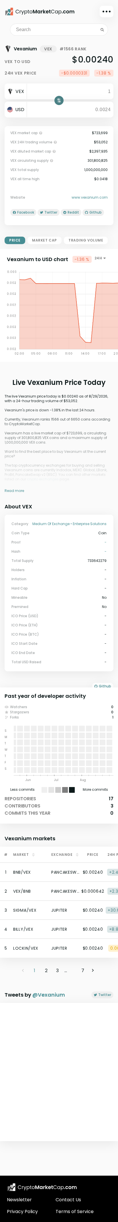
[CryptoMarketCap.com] (40, 11)
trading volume (85, 240)
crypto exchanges (43, 479)
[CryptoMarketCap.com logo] (42, 1187)
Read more (14, 490)
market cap (44, 240)
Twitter (104, 994)
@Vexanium (48, 994)
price (15, 240)
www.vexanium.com (90, 197)
